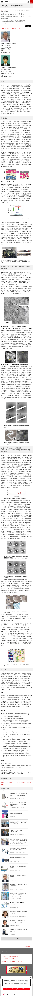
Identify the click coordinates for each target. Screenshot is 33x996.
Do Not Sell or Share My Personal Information (16, 988)
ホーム (2, 10)
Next (26, 970)
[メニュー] (31, 1)
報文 (6, 10)
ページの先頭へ (27, 946)
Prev (6, 970)
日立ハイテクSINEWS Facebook (10, 956)
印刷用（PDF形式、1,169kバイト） (9, 28)
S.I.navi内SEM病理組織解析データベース (12, 961)
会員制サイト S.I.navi (7, 958)
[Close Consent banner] (30, 977)
